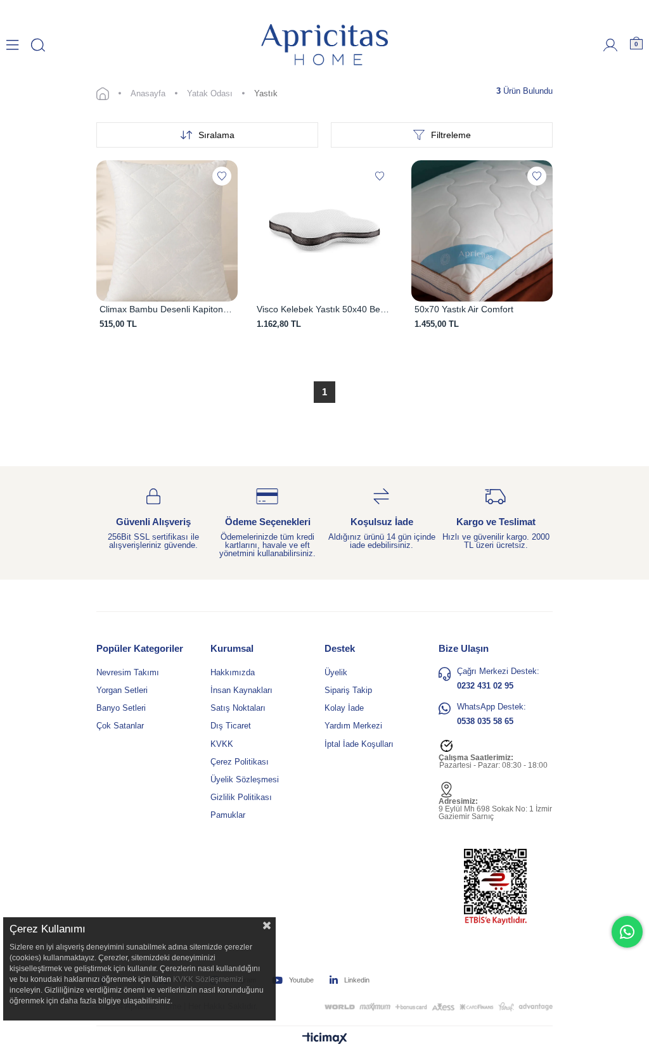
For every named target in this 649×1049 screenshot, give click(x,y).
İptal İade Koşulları (359, 744)
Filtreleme (451, 135)
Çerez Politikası (239, 761)
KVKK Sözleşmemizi (208, 979)
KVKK (221, 744)
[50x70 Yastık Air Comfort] (482, 231)
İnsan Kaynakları (241, 690)
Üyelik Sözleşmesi (244, 779)
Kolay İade (344, 708)
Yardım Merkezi (353, 725)
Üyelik (335, 672)
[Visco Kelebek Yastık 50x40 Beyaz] (324, 231)
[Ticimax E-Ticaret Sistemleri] (324, 1039)
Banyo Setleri (121, 708)
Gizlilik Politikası (241, 797)
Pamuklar (227, 815)
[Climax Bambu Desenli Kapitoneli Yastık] (167, 231)
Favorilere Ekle (221, 176)
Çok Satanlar (120, 725)
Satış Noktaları (238, 708)
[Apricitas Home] (325, 44)
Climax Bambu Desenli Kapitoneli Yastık (167, 309)
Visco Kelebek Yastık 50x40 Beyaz (324, 309)
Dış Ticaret (230, 725)
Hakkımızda (232, 672)
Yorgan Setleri (122, 690)
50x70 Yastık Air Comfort (463, 309)
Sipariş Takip (348, 690)
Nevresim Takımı (127, 672)
